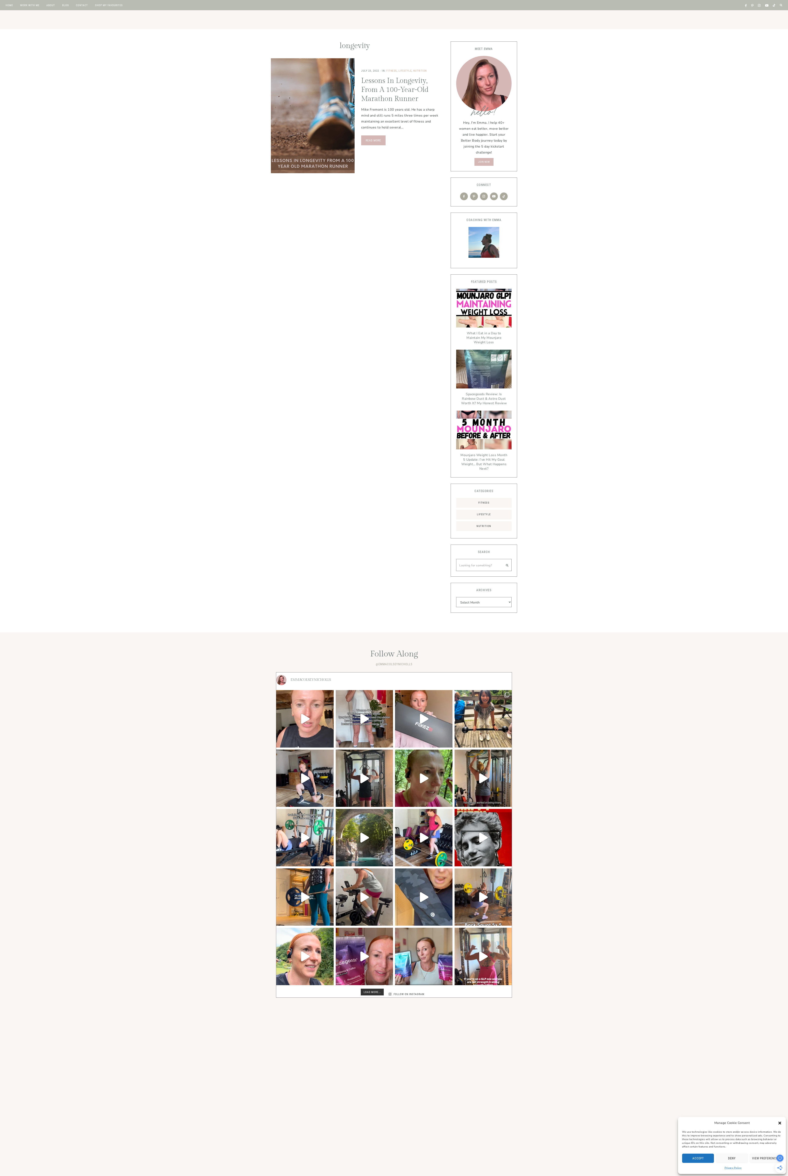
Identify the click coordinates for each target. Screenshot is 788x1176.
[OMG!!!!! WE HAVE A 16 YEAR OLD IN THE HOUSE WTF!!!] (483, 837)
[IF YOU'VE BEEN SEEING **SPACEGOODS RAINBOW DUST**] (423, 956)
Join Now (484, 161)
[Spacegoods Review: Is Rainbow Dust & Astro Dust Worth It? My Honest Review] (484, 370)
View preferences (766, 1158)
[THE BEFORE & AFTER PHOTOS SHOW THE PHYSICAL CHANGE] (305, 897)
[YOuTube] (493, 196)
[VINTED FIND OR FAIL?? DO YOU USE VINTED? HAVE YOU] (423, 897)
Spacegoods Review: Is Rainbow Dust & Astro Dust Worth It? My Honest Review (484, 398)
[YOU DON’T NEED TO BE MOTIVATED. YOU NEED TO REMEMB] (305, 837)
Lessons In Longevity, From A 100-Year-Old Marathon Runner (394, 90)
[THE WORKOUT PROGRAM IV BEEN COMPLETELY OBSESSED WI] (483, 897)
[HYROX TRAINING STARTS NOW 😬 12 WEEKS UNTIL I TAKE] (305, 956)
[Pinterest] (474, 196)
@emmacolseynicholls (394, 664)
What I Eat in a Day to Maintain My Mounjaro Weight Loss (483, 338)
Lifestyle (405, 70)
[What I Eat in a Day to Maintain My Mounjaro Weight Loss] (484, 309)
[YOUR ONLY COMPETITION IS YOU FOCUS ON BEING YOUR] (423, 837)
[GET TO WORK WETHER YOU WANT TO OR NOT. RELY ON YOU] (364, 778)
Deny (732, 1158)
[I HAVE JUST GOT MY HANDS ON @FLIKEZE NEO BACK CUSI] (423, 719)
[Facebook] (463, 196)
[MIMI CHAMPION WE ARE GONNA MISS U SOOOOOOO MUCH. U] (483, 719)
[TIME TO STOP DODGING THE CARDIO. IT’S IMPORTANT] (364, 897)
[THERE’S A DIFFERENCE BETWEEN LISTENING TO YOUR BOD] (305, 778)
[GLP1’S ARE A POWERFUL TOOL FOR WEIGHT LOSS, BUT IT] (423, 778)
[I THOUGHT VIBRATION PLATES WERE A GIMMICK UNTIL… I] (364, 719)
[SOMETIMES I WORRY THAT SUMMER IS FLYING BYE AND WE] (364, 837)
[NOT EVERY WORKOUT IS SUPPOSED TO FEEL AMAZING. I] (305, 719)
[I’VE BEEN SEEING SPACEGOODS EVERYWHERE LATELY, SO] (364, 956)
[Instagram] (483, 196)
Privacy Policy (733, 1167)
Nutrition (420, 70)
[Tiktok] (503, 196)
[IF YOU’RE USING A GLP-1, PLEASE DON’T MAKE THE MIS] (483, 956)
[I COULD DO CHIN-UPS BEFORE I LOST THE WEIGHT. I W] (483, 778)
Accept (698, 1158)
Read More (373, 140)
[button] (780, 1123)
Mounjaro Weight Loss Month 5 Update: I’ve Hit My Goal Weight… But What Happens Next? (483, 462)
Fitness (391, 70)
